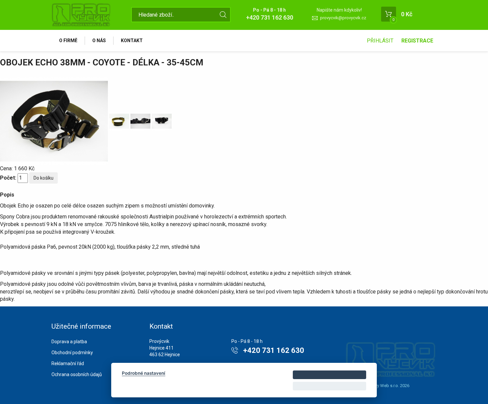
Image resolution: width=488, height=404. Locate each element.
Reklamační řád (67, 363)
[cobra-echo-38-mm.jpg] (141, 121)
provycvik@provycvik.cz (343, 17)
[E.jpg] (54, 121)
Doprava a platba (69, 341)
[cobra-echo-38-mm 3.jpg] (119, 121)
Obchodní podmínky (72, 352)
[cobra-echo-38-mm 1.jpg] (162, 121)
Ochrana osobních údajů (76, 374)
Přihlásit (380, 41)
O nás (99, 40)
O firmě (68, 40)
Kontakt (132, 40)
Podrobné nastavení (143, 373)
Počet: (8, 178)
